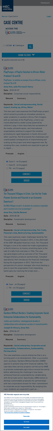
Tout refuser (26, 421)
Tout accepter (26, 427)
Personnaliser (26, 416)
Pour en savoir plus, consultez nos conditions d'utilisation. (17, 412)
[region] (26, 411)
